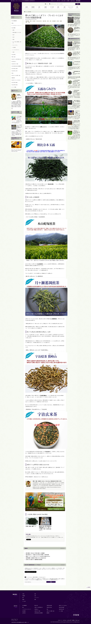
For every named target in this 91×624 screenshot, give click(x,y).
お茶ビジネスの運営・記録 (16, 75)
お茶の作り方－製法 (15, 63)
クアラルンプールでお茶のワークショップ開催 (77, 111)
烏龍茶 (23, 599)
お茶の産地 (13, 54)
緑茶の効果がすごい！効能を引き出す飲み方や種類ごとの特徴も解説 (37, 554)
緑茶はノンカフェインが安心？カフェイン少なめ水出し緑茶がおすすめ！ (38, 556)
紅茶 (13, 34)
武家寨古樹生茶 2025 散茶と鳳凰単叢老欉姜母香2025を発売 (77, 18)
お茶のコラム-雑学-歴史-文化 (16, 59)
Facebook (37, 488)
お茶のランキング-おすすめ (63, 605)
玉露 (29, 22)
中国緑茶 (23, 595)
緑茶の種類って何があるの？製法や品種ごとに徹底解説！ (35, 553)
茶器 (35, 599)
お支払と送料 (63, 0)
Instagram (44, 488)
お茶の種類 (13, 27)
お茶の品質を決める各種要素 (16, 66)
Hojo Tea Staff (34, 19)
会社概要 (68, 0)
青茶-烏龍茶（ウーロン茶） (17, 32)
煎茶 (26, 22)
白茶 (13, 37)
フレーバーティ (15, 45)
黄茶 (13, 39)
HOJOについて (53, 0)
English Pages (73, 0)
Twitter (41, 488)
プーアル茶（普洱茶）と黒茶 (17, 42)
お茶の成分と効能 (14, 68)
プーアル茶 (23, 601)
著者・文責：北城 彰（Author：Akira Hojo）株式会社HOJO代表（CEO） (47, 481)
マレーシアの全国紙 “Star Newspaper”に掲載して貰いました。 (19, 127)
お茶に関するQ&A (14, 84)
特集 (12, 23)
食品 (12, 73)
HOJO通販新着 (14, 20)
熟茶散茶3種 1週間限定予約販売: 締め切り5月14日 (76, 121)
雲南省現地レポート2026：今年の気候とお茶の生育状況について (76, 132)
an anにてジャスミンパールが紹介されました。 (19, 117)
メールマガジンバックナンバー (16, 25)
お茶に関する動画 (14, 82)
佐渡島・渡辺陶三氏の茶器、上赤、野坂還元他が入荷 (76, 101)
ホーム (26, 11)
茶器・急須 (13, 56)
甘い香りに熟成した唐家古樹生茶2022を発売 (77, 28)
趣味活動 (13, 77)
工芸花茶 (14, 47)
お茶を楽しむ (14, 61)
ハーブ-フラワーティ (16, 49)
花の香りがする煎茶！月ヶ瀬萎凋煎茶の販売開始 (34, 559)
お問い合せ (58, 0)
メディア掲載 (14, 87)
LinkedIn (34, 488)
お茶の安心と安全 (14, 70)
